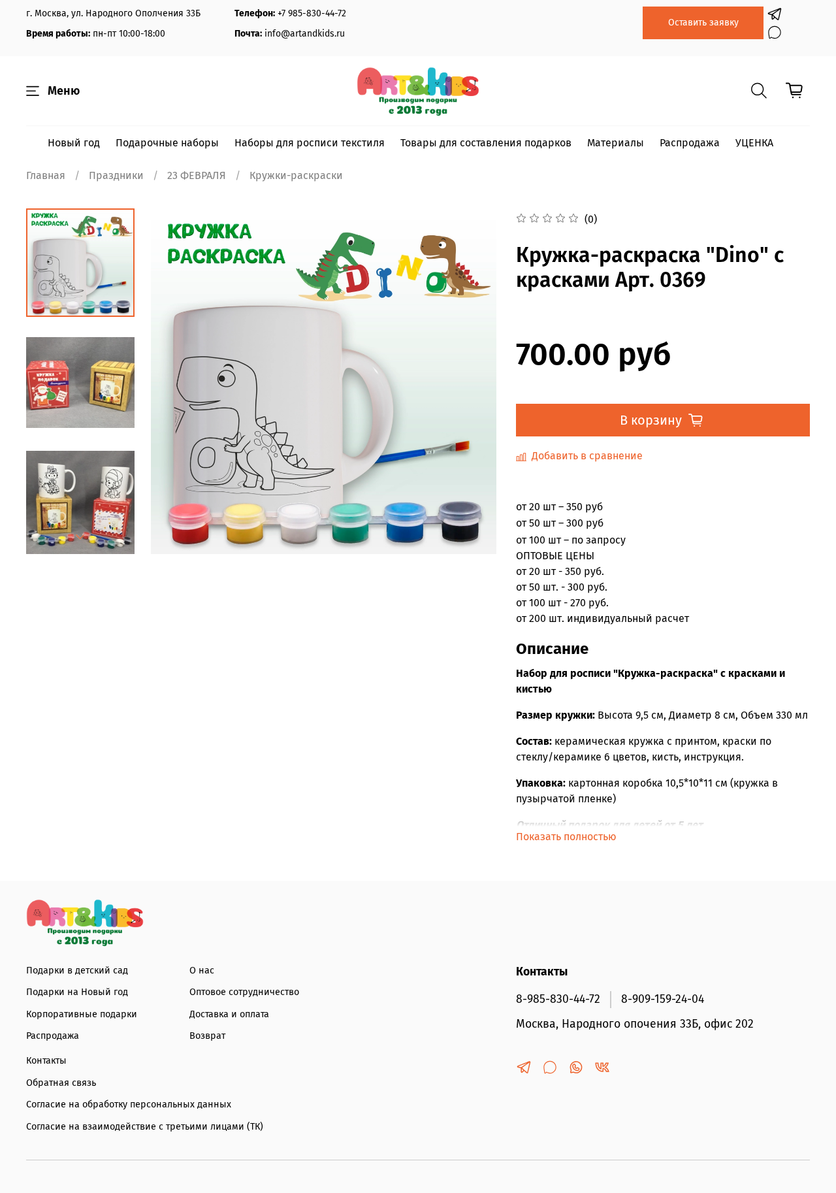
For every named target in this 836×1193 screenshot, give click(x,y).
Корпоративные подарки (81, 1014)
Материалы (615, 143)
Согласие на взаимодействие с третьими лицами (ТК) (144, 1126)
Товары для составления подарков (485, 143)
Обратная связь (61, 1082)
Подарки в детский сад (77, 970)
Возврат (207, 1035)
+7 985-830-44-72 (312, 13)
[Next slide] (80, 537)
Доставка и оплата (229, 1014)
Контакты (46, 1060)
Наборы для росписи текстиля (309, 143)
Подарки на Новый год (77, 992)
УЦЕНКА (754, 143)
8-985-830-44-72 (558, 999)
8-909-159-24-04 (662, 999)
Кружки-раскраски (296, 175)
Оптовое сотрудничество (244, 992)
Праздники (116, 175)
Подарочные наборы (167, 143)
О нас (201, 970)
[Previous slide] (177, 381)
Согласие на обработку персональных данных (128, 1104)
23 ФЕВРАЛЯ (196, 175)
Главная (45, 175)
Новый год (74, 143)
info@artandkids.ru (305, 33)
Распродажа (690, 143)
